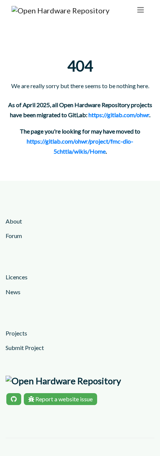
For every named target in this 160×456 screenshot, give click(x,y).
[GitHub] (13, 399)
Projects (16, 333)
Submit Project (25, 347)
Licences (17, 276)
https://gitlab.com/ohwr (119, 114)
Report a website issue (63, 398)
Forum (14, 235)
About (14, 221)
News (13, 291)
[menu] (140, 9)
